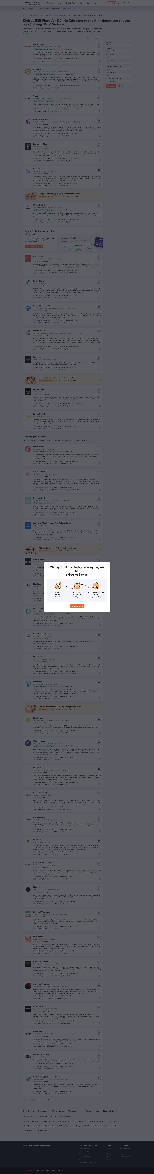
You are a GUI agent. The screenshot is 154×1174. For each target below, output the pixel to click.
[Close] (108, 564)
